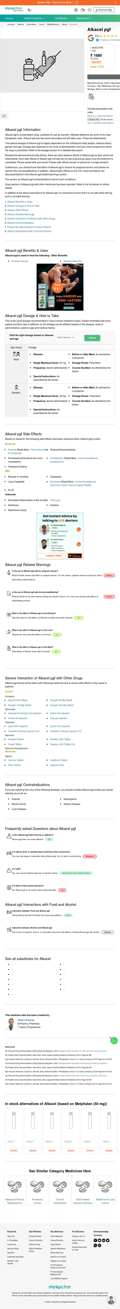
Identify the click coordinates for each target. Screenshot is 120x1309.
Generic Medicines (57, 1248)
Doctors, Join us (78, 1236)
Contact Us (11, 1244)
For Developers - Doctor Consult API (58, 1266)
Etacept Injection (58, 718)
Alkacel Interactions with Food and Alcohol (29, 231)
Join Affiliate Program (58, 1278)
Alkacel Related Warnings (20, 214)
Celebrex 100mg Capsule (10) (66, 731)
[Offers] (76, 9)
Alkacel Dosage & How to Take (23, 205)
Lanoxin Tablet (15, 760)
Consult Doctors (56, 1240)
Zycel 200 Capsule (18, 726)
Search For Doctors (58, 1256)
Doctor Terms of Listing (78, 1241)
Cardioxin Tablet (58, 760)
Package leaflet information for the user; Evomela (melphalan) (82, 1051)
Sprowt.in (11, 1252)
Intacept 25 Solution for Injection (24, 713)
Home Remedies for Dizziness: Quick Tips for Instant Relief (73, 483)
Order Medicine (56, 1236)
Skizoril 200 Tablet (17, 700)
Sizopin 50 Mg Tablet (61, 700)
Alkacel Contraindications (20, 222)
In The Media (12, 1240)
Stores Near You (57, 1252)
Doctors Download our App (79, 1248)
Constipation (56, 458)
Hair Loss (55, 500)
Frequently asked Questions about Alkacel (29, 227)
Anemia (12, 449)
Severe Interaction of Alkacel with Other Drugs (31, 218)
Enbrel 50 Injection (18, 718)
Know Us (11, 1231)
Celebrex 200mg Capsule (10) (23, 731)
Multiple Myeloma (73, 261)
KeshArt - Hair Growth (12, 1262)
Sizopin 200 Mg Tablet (61, 705)
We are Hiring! (13, 1248)
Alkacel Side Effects (17, 210)
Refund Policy (34, 1244)
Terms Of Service (35, 1240)
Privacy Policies (35, 1236)
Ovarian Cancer (20, 261)
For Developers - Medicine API (57, 1273)
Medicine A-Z (84, 18)
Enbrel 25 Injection (60, 713)
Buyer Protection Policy (35, 1249)
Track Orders (55, 1244)
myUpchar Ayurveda (15, 1256)
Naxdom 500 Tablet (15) (62, 744)
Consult (9, 18)
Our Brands (61, 18)
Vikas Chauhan (26, 1020)
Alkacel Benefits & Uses (19, 201)
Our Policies (35, 1231)
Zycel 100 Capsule (60, 726)
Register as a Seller (58, 1261)
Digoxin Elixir (57, 765)
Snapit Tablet (15, 744)
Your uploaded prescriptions (100, 122)
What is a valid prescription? (101, 115)
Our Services (56, 1231)
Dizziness (55, 481)
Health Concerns (33, 18)
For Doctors (78, 1231)
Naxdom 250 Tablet (60, 739)
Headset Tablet (16, 739)
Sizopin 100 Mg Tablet (19, 705)
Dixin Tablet (14, 765)
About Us (11, 1236)
